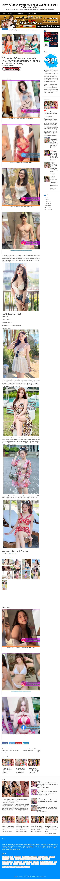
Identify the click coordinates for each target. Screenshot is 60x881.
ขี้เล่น (43, 859)
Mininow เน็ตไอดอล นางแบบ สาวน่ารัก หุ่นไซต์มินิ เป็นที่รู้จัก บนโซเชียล (34, 770)
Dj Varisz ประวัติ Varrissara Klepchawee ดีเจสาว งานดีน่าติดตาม (7, 770)
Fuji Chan (40, 856)
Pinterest (19, 743)
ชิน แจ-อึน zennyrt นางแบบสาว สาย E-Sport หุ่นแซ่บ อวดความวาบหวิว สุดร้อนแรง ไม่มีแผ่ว (15, 800)
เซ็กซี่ (3, 866)
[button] (7, 562)
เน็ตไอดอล (12, 866)
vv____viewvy (9, 556)
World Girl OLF (48, 207)
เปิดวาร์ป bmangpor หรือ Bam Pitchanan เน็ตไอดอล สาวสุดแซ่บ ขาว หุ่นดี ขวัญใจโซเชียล (54, 182)
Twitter (12, 743)
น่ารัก (24, 861)
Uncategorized (52, 162)
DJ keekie (24, 856)
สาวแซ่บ (41, 864)
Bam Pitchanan (5, 856)
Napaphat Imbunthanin (11, 553)
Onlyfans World (20, 13)
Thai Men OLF (48, 203)
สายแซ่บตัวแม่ (22, 864)
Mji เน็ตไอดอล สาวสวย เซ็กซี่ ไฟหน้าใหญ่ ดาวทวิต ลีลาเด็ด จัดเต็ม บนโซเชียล (53, 167)
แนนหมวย (27, 866)
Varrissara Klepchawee (36, 859)
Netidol (28, 13)
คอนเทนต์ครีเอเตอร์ (5, 861)
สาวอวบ (37, 864)
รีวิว (11, 864)
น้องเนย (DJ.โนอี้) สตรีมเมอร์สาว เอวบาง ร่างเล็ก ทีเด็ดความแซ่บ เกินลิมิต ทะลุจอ (47, 800)
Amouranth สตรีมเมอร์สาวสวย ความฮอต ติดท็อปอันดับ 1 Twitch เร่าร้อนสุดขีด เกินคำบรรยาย (47, 808)
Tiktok (29, 859)
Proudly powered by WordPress (21, 876)
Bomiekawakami (17, 856)
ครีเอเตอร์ (47, 859)
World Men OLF (48, 209)
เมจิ (23, 866)
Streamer (34, 13)
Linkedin (26, 743)
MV (15, 859)
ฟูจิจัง (55, 861)
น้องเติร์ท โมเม (36, 861)
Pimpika (19, 859)
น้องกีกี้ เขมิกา (29, 861)
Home (4, 13)
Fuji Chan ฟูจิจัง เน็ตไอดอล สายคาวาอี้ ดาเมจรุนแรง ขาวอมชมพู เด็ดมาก (20, 770)
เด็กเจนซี (7, 866)
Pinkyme (24, 859)
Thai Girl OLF (52, 176)
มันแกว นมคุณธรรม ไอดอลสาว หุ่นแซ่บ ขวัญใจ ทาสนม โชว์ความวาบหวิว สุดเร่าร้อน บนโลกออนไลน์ (47, 793)
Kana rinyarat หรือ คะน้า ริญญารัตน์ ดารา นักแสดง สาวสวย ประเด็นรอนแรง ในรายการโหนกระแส (10, 750)
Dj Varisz (29, 856)
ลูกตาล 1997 (15, 864)
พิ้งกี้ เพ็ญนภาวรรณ (49, 861)
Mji (8, 859)
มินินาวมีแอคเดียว (5, 864)
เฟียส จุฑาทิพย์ (18, 866)
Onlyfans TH (10, 13)
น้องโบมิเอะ (42, 861)
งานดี (12, 861)
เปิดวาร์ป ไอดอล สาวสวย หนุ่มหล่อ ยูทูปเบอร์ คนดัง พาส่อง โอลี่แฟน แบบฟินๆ (30, 6)
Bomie (11, 856)
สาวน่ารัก (28, 864)
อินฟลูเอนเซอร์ (52, 864)
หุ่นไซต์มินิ (46, 864)
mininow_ (4, 859)
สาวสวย (32, 864)
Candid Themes (42, 876)
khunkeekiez (51, 856)
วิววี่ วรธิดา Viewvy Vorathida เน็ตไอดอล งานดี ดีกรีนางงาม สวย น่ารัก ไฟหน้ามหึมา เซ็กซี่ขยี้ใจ (32, 750)
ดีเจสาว (15, 861)
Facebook (5, 743)
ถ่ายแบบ (20, 861)
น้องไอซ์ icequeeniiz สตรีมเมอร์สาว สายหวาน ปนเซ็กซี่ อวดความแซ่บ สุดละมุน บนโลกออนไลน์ (47, 784)
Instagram (46, 856)
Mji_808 (12, 859)
